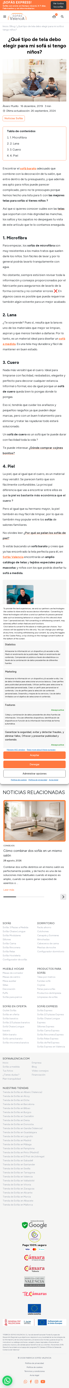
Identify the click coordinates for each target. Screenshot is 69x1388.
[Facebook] (30, 1381)
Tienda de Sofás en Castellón (18, 1116)
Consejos (9, 845)
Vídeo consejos (40, 1070)
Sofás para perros (12, 997)
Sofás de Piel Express (48, 1042)
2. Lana (14, 143)
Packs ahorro (44, 927)
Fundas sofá (43, 981)
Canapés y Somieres (48, 935)
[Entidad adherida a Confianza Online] (34, 1236)
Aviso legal (53, 779)
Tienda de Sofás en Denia (16, 1120)
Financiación (38, 1074)
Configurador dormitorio (50, 951)
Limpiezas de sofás (47, 997)
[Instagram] (36, 1382)
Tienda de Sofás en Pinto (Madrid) (21, 1152)
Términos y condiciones (34, 1371)
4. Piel (14, 155)
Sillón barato (10, 1034)
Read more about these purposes (41, 749)
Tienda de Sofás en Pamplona (18, 1148)
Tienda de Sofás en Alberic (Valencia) (22, 1092)
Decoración (9, 989)
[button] (63, 897)
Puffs (5, 993)
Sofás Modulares (12, 935)
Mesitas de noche (46, 947)
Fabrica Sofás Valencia (38, 1358)
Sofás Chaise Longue (14, 931)
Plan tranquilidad (12, 1078)
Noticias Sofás (14, 118)
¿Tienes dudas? (11, 1074)
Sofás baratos (10, 1018)
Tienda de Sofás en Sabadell (18, 1160)
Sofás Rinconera (11, 947)
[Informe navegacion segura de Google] (34, 1225)
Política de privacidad (37, 779)
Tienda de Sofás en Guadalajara (20, 1132)
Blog (12, 26)
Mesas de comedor (13, 973)
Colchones (43, 931)
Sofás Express (44, 1010)
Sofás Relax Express (47, 1038)
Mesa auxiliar (9, 981)
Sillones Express (45, 1026)
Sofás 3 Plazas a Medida (15, 927)
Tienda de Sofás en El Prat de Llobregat (24, 1156)
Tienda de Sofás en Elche (16, 1100)
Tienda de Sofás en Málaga (17, 1144)
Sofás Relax (9, 951)
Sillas (5, 985)
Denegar (35, 764)
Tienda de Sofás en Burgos (17, 1112)
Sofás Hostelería (11, 955)
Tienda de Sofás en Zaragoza (18, 1188)
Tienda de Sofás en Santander (19, 1164)
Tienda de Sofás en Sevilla (16, 1168)
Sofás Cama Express (48, 1030)
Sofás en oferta (11, 1014)
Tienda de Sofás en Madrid (17, 1140)
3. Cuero (15, 149)
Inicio (5, 26)
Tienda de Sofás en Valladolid (18, 1180)
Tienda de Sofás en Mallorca (18, 1204)
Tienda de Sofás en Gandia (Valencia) (23, 1128)
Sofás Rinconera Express (50, 1034)
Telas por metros (46, 977)
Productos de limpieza (49, 993)
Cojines (41, 985)
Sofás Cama (9, 943)
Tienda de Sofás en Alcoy (16, 1096)
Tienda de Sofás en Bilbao (16, 1108)
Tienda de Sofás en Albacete (18, 1200)
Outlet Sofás (9, 1010)
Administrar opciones (35, 773)
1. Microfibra (18, 137)
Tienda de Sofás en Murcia (17, 1196)
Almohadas (43, 939)
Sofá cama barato (13, 1038)
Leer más (8, 889)
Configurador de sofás (15, 959)
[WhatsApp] (25, 1381)
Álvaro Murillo (11, 106)
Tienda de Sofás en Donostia (18, 1124)
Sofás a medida (11, 1066)
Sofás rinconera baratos (16, 1042)
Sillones (7, 939)
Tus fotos (8, 1070)
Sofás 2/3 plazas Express (50, 1014)
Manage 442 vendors (16, 749)
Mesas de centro (11, 977)
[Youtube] (43, 1381)
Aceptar (34, 755)
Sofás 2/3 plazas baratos (16, 1022)
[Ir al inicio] (17, 16)
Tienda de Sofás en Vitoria (17, 1184)
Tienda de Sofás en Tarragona (19, 1172)
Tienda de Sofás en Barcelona (18, 1104)
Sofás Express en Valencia (51, 1046)
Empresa (36, 1062)
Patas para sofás (46, 989)
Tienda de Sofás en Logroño (18, 1136)
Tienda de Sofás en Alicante (17, 1192)
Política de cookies (19, 779)
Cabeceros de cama (48, 943)
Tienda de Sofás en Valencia (18, 1176)
